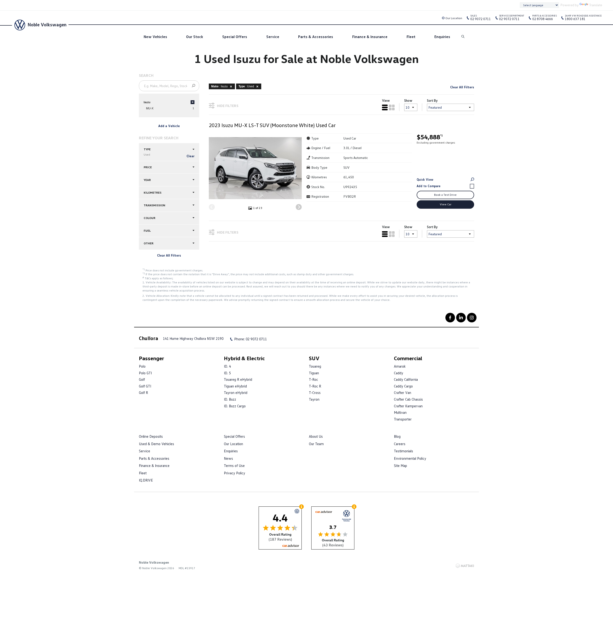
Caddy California (406, 379)
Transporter (403, 419)
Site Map (400, 465)
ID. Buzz (230, 399)
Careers (399, 444)
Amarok (400, 366)
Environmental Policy (410, 458)
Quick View (425, 179)
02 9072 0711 (480, 18)
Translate (595, 5)
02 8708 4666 (544, 18)
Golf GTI (145, 386)
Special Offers (234, 36)
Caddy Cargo (403, 386)
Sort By (432, 100)
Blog (397, 436)
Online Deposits (151, 436)
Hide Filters (227, 106)
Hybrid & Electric (244, 358)
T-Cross (315, 392)
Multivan (400, 412)
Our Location (453, 18)
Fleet (411, 36)
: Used (246, 86)
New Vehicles (155, 36)
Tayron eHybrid (235, 392)
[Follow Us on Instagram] (472, 317)
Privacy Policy (234, 473)
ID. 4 (227, 366)
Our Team (316, 444)
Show (408, 100)
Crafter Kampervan (408, 406)
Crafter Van (402, 392)
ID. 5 (227, 373)
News (228, 458)
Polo (142, 366)
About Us (316, 436)
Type (147, 151)
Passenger (151, 358)
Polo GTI (145, 373)
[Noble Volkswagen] (19, 24)
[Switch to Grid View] (392, 107)
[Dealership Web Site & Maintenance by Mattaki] (464, 565)
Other (148, 243)
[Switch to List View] (385, 107)
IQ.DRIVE (146, 480)
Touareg (315, 366)
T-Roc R (315, 386)
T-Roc (313, 379)
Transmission (154, 205)
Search (463, 36)
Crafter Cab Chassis (408, 399)
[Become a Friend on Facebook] (450, 317)
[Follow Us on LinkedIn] (461, 317)
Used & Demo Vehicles (156, 444)
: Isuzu (219, 86)
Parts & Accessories (315, 36)
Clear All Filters (169, 255)
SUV (314, 358)
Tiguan (314, 373)
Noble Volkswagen (47, 24)
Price (148, 167)
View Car (445, 204)
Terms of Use (234, 465)
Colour (149, 218)
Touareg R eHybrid (238, 379)
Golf (142, 379)
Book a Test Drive (445, 194)
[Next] (299, 207)
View (386, 100)
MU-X (149, 108)
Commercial (408, 358)
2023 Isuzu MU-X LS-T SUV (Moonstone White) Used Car (272, 125)
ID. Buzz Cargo (235, 406)
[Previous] (212, 207)
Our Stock (194, 36)
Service (272, 36)
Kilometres (152, 192)
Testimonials (403, 451)
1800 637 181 (583, 18)
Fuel (147, 230)
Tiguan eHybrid (235, 386)
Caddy (398, 373)
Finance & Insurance (369, 36)
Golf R (143, 392)
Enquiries (442, 36)
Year (147, 180)
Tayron (314, 399)
